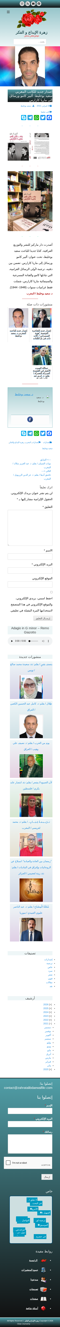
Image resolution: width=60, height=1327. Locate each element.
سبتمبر (48, 1038)
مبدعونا (34, 1279)
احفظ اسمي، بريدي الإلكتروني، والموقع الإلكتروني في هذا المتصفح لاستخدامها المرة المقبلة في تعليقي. (31, 604)
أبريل (48, 1054)
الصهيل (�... (44, 1207)
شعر (50, 974)
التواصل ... (22, 1208)
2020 (45, 1069)
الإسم (48, 1105)
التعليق (47, 506)
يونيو (49, 1046)
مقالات (49, 982)
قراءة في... (18, 1226)
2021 (45, 1023)
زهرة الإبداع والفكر (16, 442)
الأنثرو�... (28, 1215)
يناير (49, 1065)
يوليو (49, 1042)
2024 (45, 1012)
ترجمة (49, 963)
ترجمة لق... (36, 1223)
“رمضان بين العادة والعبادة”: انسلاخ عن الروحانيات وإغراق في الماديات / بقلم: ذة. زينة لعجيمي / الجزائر (31, 867)
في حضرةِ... (34, 1219)
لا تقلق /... (32, 1201)
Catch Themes (37, 1324)
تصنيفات (33, 1289)
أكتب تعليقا (45, 112)
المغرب (28, 442)
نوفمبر (48, 1031)
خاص (50, 967)
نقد (51, 986)
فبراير (48, 1061)
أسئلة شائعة (32, 1308)
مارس (48, 1058)
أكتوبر (48, 1035)
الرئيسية (33, 1260)
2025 (45, 1008)
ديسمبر (47, 1027)
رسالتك (47, 1131)
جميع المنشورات (29, 1270)
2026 (45, 1004)
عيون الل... (42, 1233)
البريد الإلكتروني (42, 564)
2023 (45, 1016)
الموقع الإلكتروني (42, 578)
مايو (49, 1050)
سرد (50, 971)
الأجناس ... (19, 1235)
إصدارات (46, 442)
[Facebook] (30, 419)
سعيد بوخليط (47, 448)
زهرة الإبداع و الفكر (32, 32)
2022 (45, 1020)
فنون (50, 978)
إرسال (47, 1177)
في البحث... (25, 1200)
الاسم (48, 550)
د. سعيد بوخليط (27, 106)
